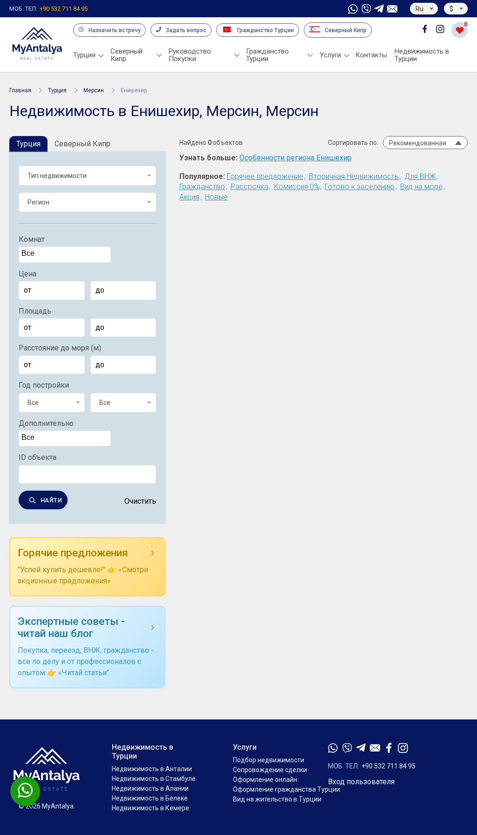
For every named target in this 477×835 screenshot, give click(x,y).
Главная (20, 90)
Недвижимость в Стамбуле (154, 778)
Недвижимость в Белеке (150, 798)
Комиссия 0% (297, 186)
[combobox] (65, 254)
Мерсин (93, 90)
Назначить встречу (115, 30)
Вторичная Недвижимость (354, 176)
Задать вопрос (186, 30)
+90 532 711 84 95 (48, 9)
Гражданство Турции (265, 30)
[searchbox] (65, 253)
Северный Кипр (346, 30)
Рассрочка (249, 186)
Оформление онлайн (265, 779)
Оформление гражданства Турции (286, 789)
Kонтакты (371, 55)
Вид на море (421, 186)
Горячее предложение (265, 176)
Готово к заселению (360, 186)
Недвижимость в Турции (422, 55)
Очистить (140, 501)
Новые (216, 196)
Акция (189, 196)
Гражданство (202, 186)
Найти (51, 500)
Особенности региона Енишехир (295, 158)
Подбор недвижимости (268, 760)
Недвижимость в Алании (150, 788)
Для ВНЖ (420, 176)
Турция (57, 90)
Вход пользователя (361, 782)
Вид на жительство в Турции (277, 799)
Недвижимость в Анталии (152, 769)
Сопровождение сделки (270, 769)
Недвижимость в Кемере (150, 808)
